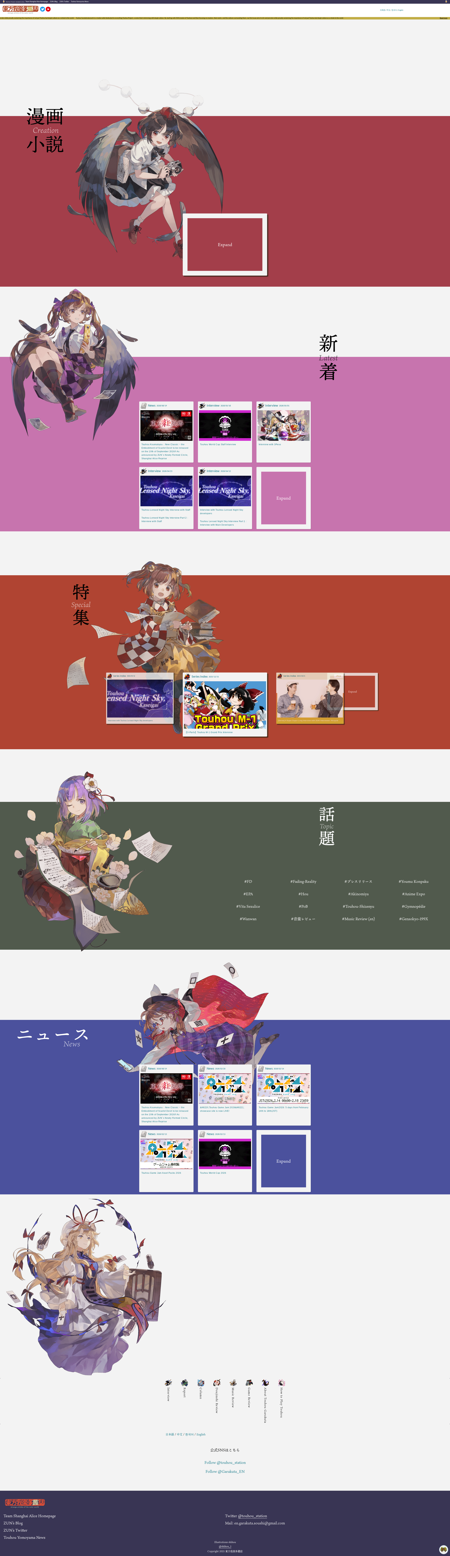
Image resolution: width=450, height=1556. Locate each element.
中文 (388, 10)
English (400, 10)
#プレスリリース (358, 881)
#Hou (303, 894)
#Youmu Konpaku (414, 881)
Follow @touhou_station (225, 1462)
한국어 (394, 10)
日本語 (382, 10)
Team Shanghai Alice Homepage (36, 2)
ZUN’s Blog (53, 2)
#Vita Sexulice (248, 906)
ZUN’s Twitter (64, 2)
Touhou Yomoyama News (80, 2)
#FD (248, 881)
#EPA (248, 894)
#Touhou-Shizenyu (358, 906)
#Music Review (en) (358, 919)
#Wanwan (248, 919)
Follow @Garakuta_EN (225, 1471)
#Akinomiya (358, 894)
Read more (443, 18)
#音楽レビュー (303, 919)
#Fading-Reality (303, 881)
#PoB (303, 906)
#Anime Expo (413, 894)
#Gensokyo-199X (413, 919)
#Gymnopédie (413, 906)
